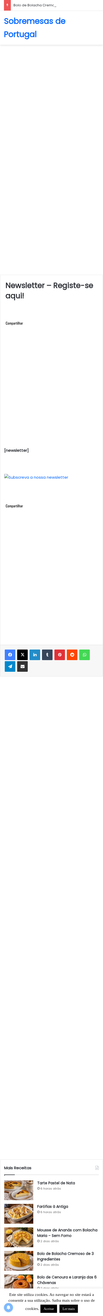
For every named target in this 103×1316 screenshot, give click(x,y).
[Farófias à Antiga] (18, 1214)
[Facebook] (10, 655)
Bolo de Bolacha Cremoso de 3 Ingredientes (51, 5)
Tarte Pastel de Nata (56, 1183)
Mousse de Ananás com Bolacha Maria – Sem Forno (67, 1232)
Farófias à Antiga (52, 1206)
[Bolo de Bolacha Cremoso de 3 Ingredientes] (18, 1261)
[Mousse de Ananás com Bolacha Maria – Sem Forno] (18, 1237)
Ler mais (69, 1309)
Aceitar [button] (49, 1309)
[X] (22, 655)
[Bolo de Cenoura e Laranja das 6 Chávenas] (18, 1284)
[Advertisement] (51, 101)
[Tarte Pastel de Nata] (18, 1190)
